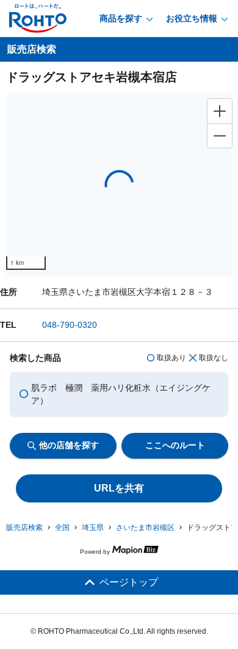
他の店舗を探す (69, 445)
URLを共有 (119, 488)
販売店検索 (24, 527)
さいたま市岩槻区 (145, 527)
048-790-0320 (69, 325)
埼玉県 (93, 527)
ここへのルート (175, 445)
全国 (62, 527)
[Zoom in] (219, 111)
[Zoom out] (219, 135)
